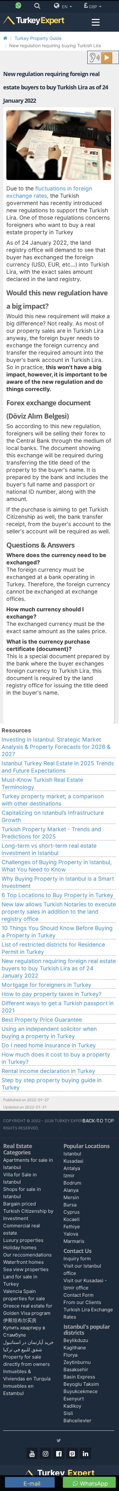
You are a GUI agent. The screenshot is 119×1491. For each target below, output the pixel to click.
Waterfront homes (23, 1262)
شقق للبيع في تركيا (22, 1349)
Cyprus (71, 1212)
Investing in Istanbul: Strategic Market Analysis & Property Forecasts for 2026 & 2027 (56, 746)
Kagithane (74, 1348)
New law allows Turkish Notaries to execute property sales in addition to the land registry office (59, 911)
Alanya (70, 1190)
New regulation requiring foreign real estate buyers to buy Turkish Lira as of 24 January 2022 (59, 968)
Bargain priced (19, 1204)
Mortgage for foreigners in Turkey (46, 984)
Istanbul (72, 1154)
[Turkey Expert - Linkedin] (85, 1453)
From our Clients (82, 1302)
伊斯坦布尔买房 (19, 1320)
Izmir (69, 1176)
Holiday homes (19, 1247)
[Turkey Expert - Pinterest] (72, 1453)
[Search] (38, 6)
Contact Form (78, 1295)
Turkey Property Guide (38, 38)
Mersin (71, 1197)
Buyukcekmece (80, 1391)
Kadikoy (72, 1406)
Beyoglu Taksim (81, 1384)
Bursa (69, 1205)
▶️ (106, 57)
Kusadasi (73, 1161)
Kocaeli (71, 1219)
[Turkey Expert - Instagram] (45, 1453)
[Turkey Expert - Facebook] (58, 1453)
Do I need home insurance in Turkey (49, 1045)
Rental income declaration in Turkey (48, 1071)
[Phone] (20, 6)
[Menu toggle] (95, 22)
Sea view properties (26, 1269)
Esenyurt (73, 1399)
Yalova (70, 1234)
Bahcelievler (77, 1420)
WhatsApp (93, 1483)
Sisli (68, 1413)
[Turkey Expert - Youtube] (32, 1453)
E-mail (31, 1483)
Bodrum (72, 1183)
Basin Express (79, 1377)
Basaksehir (75, 1369)
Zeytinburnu (77, 1362)
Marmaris (73, 1241)
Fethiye (71, 1227)
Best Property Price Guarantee (42, 1019)
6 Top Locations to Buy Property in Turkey (57, 895)
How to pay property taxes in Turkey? (52, 994)
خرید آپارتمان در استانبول (28, 1342)
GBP (93, 6)
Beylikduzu (75, 1340)
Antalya (71, 1168)
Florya (70, 1355)
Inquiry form (77, 1259)
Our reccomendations (27, 1255)
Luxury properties (23, 1240)
